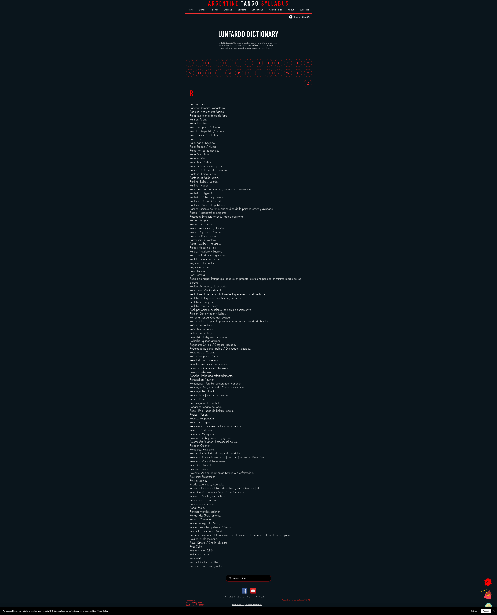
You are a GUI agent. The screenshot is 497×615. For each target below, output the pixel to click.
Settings (473, 611)
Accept (486, 611)
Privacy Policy (102, 611)
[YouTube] (253, 591)
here (269, 48)
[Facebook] (244, 591)
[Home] (488, 582)
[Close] (493, 611)
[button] (485, 594)
